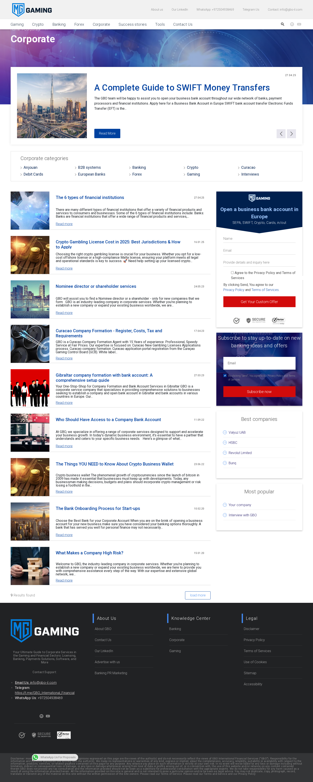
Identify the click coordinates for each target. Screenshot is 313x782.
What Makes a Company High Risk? (89, 552)
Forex (137, 174)
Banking (59, 24)
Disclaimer (251, 629)
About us (157, 9)
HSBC (233, 443)
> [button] (291, 134)
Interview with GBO (243, 515)
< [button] (281, 134)
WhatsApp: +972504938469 (215, 9)
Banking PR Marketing (111, 673)
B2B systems (89, 167)
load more (198, 595)
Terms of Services (265, 290)
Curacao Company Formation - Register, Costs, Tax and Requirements (109, 333)
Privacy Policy (233, 290)
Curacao (248, 167)
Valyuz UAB (237, 432)
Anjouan (30, 167)
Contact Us (182, 24)
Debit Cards (33, 174)
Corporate (101, 24)
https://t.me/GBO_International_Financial (45, 693)
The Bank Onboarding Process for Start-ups (98, 508)
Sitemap (250, 673)
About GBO (103, 629)
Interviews (250, 174)
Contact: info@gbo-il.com (285, 9)
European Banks (91, 174)
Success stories (133, 24)
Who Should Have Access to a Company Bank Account (108, 419)
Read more (64, 224)
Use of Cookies (255, 662)
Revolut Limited (240, 453)
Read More (107, 133)
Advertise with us (107, 662)
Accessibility (253, 684)
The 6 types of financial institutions (90, 197)
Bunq (232, 463)
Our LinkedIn (180, 9)
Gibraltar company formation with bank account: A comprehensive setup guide (104, 377)
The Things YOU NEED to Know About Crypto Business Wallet (115, 464)
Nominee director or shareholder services (96, 286)
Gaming (17, 24)
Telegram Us (251, 9)
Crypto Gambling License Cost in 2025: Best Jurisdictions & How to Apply (118, 244)
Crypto (192, 167)
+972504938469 (50, 698)
